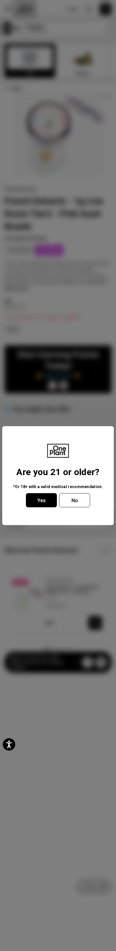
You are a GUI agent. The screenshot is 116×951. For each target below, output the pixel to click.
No (75, 500)
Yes (41, 500)
